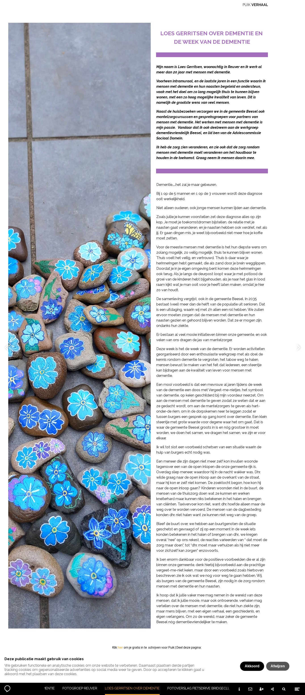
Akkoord (252, 666)
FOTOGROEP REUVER (80, 688)
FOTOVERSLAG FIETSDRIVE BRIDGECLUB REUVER (207, 688)
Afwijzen (278, 666)
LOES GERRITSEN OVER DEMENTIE (132, 688)
